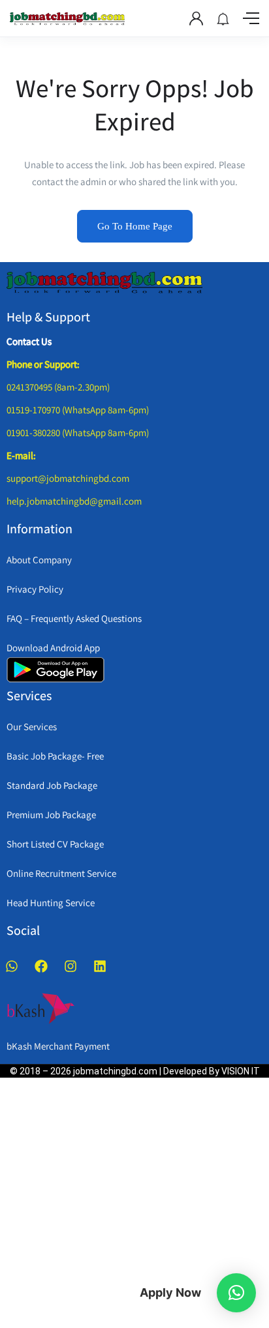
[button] (236, 1292)
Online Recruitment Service (61, 873)
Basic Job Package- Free (55, 756)
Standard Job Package (52, 785)
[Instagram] (70, 966)
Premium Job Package (51, 814)
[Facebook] (41, 966)
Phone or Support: (43, 364)
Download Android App (53, 648)
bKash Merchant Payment (58, 1046)
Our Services (32, 726)
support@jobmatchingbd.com (68, 478)
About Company (39, 559)
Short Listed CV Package (55, 844)
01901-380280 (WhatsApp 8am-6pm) (78, 432)
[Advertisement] (124, 1200)
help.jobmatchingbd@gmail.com (74, 501)
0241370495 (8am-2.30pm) (58, 387)
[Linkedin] (100, 966)
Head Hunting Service (51, 902)
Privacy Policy (35, 589)
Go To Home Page (134, 226)
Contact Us (29, 341)
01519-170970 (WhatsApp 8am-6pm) (78, 410)
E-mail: (21, 455)
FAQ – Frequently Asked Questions (74, 618)
